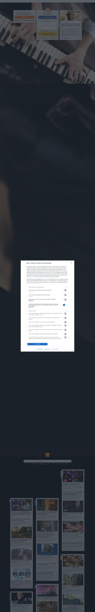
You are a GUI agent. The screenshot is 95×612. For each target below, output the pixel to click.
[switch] (65, 290)
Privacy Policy (55, 349)
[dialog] (47, 306)
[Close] (71, 263)
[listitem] (47, 287)
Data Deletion (40, 349)
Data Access (47, 349)
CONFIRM (37, 344)
